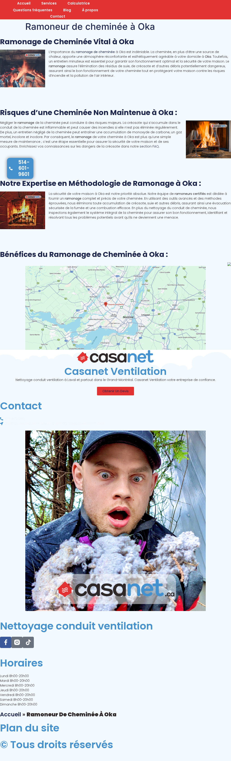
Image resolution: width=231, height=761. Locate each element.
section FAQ (149, 146)
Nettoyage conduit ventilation (76, 626)
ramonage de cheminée (95, 52)
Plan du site (29, 728)
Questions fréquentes (32, 10)
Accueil (23, 3)
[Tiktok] (28, 642)
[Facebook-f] (5, 642)
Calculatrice (78, 3)
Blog (67, 10)
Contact (57, 16)
